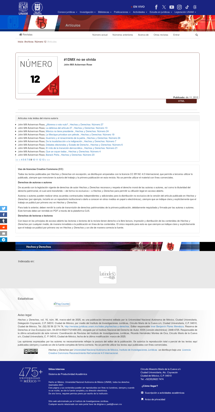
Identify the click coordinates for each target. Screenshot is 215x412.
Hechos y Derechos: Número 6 (107, 144)
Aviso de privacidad (155, 399)
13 (43, 159)
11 (37, 159)
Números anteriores (123, 34)
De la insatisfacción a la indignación (64, 141)
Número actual (100, 34)
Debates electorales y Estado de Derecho (67, 144)
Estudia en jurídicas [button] (160, 11)
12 (40, 159)
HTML (181, 100)
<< (17, 159)
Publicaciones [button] (121, 11)
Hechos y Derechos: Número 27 (86, 124)
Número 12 (41, 41)
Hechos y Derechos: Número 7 (100, 141)
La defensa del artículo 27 (59, 127)
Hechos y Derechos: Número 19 (97, 134)
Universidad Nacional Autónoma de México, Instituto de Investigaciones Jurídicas (115, 349)
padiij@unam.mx (114, 404)
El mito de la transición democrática (64, 148)
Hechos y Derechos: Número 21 (101, 148)
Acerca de (143, 34)
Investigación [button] (87, 11)
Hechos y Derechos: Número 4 (84, 151)
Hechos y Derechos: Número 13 (90, 127)
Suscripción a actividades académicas (164, 392)
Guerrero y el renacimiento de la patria (66, 137)
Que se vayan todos (56, 151)
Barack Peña (53, 154)
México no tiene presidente (60, 131)
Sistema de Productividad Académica (67, 374)
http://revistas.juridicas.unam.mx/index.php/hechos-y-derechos (97, 326)
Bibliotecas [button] (104, 11)
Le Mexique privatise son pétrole (63, 134)
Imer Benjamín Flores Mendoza (167, 326)
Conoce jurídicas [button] (67, 11)
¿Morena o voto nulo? (57, 124)
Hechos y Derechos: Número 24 (92, 131)
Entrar (176, 34)
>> (48, 159)
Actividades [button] (139, 11)
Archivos (29, 41)
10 (33, 159)
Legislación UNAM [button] (184, 11)
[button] (26, 35)
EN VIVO (139, 7)
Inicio (21, 41)
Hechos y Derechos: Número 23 (77, 154)
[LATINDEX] (108, 275)
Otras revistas (161, 34)
